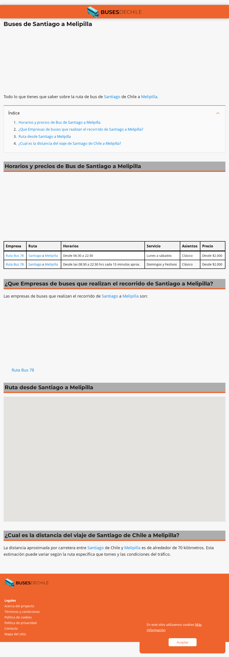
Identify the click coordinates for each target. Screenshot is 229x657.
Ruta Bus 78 (15, 255)
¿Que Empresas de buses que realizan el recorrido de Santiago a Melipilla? (81, 129)
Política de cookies (18, 617)
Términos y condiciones (22, 611)
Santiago (112, 96)
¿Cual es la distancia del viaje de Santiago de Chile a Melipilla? (70, 143)
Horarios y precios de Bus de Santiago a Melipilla (59, 122)
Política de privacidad (20, 623)
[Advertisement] (114, 62)
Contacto (11, 628)
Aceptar (183, 642)
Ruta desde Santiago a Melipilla (45, 136)
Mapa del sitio (15, 634)
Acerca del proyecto (19, 606)
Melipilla (149, 96)
